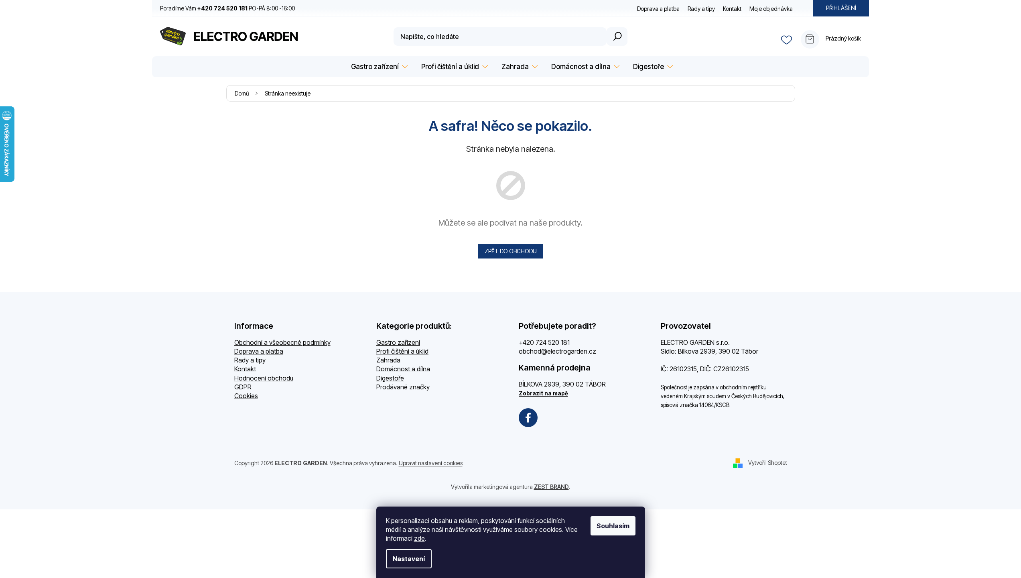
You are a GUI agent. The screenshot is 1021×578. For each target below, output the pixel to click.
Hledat (617, 36)
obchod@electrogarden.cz (557, 351)
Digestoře (390, 378)
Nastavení (409, 559)
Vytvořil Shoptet (767, 462)
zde (419, 538)
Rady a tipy (701, 8)
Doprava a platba (658, 8)
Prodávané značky (403, 387)
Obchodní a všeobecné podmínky (282, 342)
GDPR (243, 387)
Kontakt (732, 8)
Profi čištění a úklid (402, 351)
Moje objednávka (771, 8)
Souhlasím (613, 526)
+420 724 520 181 (544, 342)
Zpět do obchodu (511, 251)
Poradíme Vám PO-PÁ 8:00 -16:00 (227, 8)
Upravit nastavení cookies (431, 463)
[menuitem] (378, 66)
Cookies (246, 396)
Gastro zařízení (398, 342)
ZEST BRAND (551, 486)
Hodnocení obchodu (263, 378)
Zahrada (388, 360)
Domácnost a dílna (403, 369)
